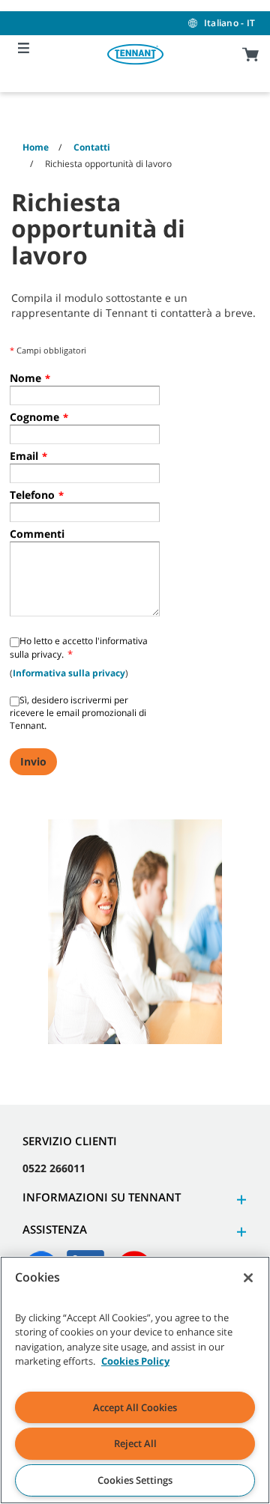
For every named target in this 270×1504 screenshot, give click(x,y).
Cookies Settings (135, 1480)
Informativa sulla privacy (69, 673)
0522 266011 (54, 1168)
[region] (135, 1380)
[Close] (248, 1277)
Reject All (135, 1443)
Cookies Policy (135, 1361)
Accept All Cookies (135, 1407)
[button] (239, 1199)
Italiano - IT (229, 22)
